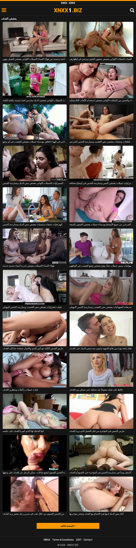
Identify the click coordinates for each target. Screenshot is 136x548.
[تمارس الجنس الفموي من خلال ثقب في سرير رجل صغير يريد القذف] (35, 494)
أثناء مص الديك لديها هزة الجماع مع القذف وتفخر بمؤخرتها (96, 513)
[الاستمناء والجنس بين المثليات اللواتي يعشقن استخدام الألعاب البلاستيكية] (101, 80)
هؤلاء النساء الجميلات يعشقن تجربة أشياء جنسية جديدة (28, 265)
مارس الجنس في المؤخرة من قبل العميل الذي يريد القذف (97, 431)
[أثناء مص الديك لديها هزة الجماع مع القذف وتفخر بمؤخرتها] (101, 494)
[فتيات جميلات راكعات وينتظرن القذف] (35, 370)
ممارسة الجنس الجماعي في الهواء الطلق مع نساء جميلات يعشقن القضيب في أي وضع (35, 141)
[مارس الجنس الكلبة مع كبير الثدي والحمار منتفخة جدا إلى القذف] (35, 328)
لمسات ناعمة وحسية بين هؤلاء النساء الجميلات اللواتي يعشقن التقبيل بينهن (35, 59)
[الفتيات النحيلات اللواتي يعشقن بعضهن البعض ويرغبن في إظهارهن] (101, 39)
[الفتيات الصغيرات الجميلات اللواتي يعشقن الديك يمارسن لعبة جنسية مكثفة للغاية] (35, 80)
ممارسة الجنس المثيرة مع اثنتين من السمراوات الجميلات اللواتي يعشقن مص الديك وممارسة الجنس (35, 183)
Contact (87, 539)
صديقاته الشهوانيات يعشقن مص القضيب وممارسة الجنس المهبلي (100, 307)
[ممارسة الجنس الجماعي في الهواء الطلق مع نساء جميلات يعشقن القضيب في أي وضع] (35, 121)
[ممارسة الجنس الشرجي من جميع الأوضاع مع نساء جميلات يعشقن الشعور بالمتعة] (101, 204)
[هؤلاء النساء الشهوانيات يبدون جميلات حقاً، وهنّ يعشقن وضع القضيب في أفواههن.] (101, 246)
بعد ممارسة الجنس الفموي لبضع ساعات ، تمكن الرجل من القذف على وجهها (35, 472)
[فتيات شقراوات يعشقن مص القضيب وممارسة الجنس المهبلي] (35, 287)
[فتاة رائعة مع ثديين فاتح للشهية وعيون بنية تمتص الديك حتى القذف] (101, 328)
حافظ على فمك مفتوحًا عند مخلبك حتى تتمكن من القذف (96, 389)
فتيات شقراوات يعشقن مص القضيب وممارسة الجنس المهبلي (32, 307)
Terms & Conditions (63, 539)
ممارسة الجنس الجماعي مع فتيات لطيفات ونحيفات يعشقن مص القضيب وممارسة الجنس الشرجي (101, 141)
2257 (78, 539)
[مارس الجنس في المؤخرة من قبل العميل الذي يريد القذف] (101, 411)
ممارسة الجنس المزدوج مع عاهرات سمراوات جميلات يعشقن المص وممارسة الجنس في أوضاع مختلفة (101, 183)
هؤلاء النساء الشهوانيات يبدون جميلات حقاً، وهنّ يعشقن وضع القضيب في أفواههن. (101, 265)
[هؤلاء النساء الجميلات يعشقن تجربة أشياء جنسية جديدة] (35, 246)
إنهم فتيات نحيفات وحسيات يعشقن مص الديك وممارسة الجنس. (33, 224)
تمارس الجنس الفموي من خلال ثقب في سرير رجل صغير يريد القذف (35, 513)
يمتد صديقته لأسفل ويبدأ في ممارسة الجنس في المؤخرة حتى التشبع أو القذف (101, 472)
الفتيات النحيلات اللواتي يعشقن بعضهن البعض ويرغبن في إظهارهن (100, 59)
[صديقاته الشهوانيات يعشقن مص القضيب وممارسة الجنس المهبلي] (101, 287)
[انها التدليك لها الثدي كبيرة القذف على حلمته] (35, 411)
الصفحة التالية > (68, 526)
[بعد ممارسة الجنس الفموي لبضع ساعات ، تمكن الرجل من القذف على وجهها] (35, 452)
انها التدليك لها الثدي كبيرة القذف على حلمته (23, 431)
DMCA (47, 539)
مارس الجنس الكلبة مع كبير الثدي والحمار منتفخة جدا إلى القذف (33, 348)
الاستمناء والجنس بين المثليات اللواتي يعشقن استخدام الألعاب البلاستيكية (101, 100)
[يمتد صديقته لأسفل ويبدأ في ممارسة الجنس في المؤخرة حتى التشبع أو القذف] (101, 452)
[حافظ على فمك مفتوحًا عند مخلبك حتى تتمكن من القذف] (101, 370)
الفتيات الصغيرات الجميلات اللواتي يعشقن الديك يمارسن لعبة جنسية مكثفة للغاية (35, 100)
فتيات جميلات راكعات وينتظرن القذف (20, 389)
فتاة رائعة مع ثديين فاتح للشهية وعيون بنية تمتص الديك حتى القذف (100, 348)
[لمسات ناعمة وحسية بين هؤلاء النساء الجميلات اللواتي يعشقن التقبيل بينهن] (35, 39)
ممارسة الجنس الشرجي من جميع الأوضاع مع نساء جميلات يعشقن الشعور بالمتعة (101, 224)
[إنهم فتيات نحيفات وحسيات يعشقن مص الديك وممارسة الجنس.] (35, 204)
